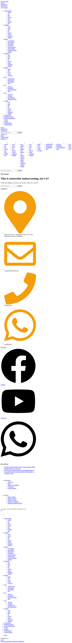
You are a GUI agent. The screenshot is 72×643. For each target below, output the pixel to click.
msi (9, 23)
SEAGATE (11, 80)
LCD (9, 72)
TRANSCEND (12, 90)
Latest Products (12, 488)
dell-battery (11, 44)
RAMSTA (11, 88)
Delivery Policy (12, 500)
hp (8, 14)
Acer (9, 26)
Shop (9, 483)
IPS (9, 71)
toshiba (10, 22)
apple (9, 63)
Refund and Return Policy (15, 503)
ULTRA (10, 75)
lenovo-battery (12, 47)
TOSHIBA (11, 82)
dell (9, 15)
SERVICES (4, 4)
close (2, 640)
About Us (10, 482)
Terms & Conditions (13, 485)
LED (9, 74)
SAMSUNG (11, 78)
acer (9, 20)
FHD (9, 69)
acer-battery (11, 41)
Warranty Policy (12, 498)
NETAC (10, 86)
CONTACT (4, 6)
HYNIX (10, 96)
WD (9, 83)
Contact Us (11, 487)
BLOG (3, 3)
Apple (9, 12)
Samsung (10, 112)
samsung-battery (12, 50)
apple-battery (11, 48)
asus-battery (11, 42)
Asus (9, 28)
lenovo (10, 17)
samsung (10, 36)
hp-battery (10, 45)
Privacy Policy (12, 497)
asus (9, 18)
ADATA (10, 94)
